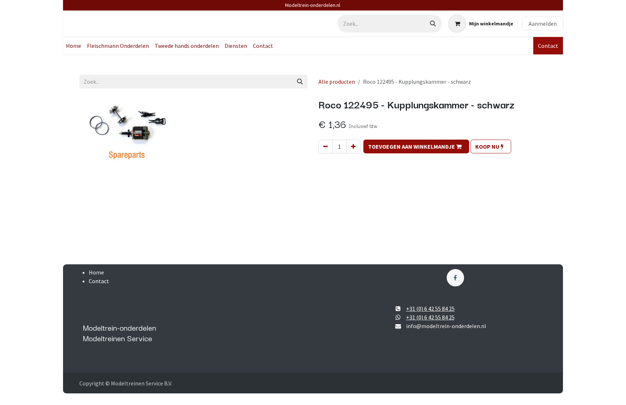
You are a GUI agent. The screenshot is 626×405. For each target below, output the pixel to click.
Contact (548, 45)
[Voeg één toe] (353, 146)
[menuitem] (73, 45)
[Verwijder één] (325, 146)
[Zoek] (433, 24)
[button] (416, 146)
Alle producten (336, 81)
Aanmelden (543, 23)
